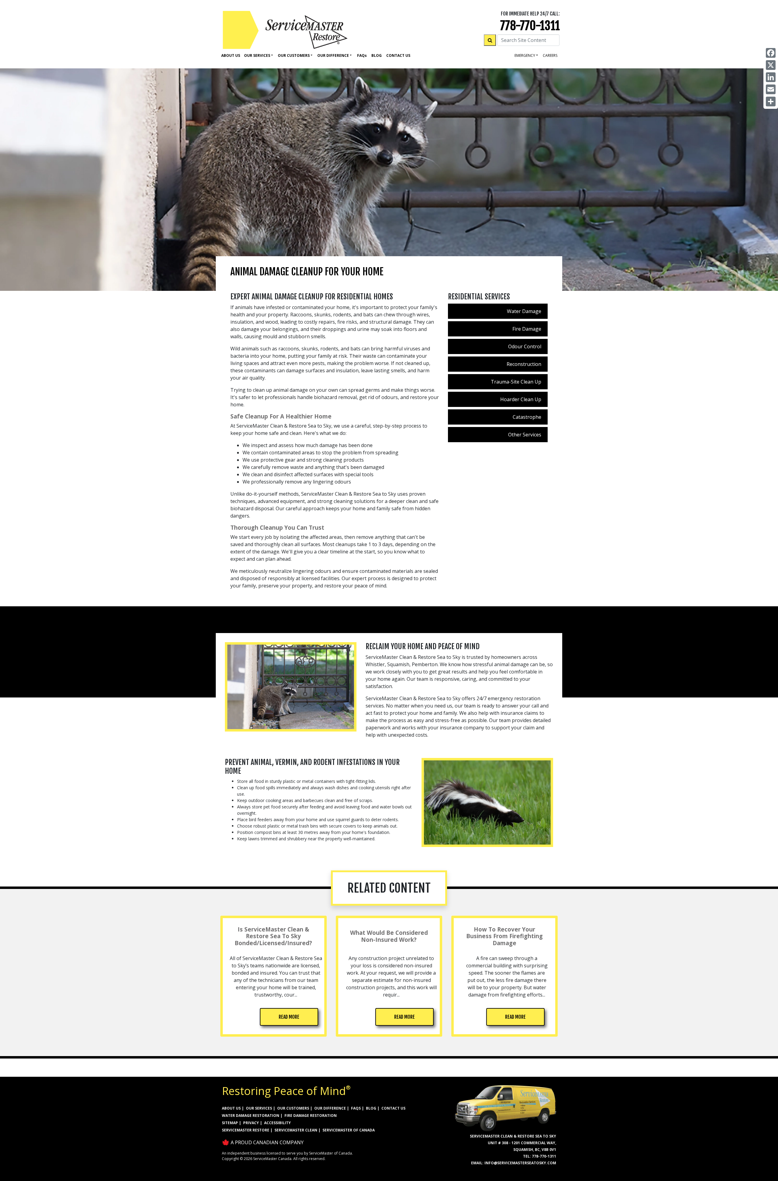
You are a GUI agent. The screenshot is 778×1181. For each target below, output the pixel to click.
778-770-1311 (530, 26)
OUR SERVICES (259, 1108)
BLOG (371, 1108)
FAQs (356, 1108)
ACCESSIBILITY (277, 1122)
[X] (771, 65)
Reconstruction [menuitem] (524, 364)
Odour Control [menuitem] (524, 346)
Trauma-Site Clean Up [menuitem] (516, 381)
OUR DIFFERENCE (330, 1108)
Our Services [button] (257, 55)
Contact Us (398, 55)
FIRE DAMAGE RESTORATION (310, 1115)
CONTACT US (393, 1108)
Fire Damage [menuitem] (526, 328)
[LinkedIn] (771, 77)
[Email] (771, 89)
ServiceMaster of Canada (348, 1130)
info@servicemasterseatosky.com (520, 1163)
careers (550, 55)
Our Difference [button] (333, 55)
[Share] (771, 101)
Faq (362, 55)
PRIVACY (251, 1122)
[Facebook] (771, 53)
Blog (376, 55)
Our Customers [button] (294, 55)
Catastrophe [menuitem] (527, 417)
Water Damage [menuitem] (524, 311)
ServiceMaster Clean (295, 1130)
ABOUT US (231, 1108)
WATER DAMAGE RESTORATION (250, 1115)
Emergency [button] (525, 55)
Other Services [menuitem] (524, 434)
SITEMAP (230, 1122)
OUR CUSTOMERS (293, 1108)
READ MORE (289, 1017)
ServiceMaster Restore (245, 1130)
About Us (230, 55)
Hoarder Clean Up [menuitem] (520, 399)
